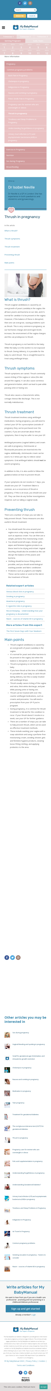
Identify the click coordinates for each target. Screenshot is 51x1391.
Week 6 (47, 46)
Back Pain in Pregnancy (18, 75)
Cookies (42, 1361)
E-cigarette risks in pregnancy (19, 606)
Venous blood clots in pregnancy (20, 591)
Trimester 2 (25, 36)
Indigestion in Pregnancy (18, 87)
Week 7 (4, 52)
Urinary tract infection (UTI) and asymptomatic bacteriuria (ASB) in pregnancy (22, 137)
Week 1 (4, 46)
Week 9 (21, 52)
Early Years (38, 41)
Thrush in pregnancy (17, 113)
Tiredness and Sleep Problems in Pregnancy (22, 121)
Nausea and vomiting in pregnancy (22, 93)
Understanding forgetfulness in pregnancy (26, 128)
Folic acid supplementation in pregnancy (28, 1161)
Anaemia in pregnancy (15, 601)
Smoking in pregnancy (15, 596)
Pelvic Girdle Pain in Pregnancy (21, 98)
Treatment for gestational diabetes (26, 1114)
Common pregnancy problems (20, 69)
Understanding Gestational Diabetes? (27, 1185)
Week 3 (21, 46)
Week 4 (30, 46)
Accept (43, 1387)
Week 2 (13, 46)
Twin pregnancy (18, 1103)
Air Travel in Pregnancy (21, 1231)
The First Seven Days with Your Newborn (23, 631)
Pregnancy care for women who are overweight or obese (23, 106)
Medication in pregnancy (22, 1091)
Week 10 (30, 52)
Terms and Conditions (25, 1365)
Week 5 (38, 46)
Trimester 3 (42, 36)
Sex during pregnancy (21, 1032)
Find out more (29, 1387)
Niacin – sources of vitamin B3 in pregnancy (24, 618)
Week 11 (38, 52)
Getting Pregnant (13, 41)
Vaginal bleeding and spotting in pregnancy (29, 1044)
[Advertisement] (25, 850)
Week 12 (47, 52)
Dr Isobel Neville (21, 187)
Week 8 (13, 52)
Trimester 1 (8, 36)
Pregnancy (10, 64)
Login (33, 1315)
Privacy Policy (31, 1361)
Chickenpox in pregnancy (18, 81)
